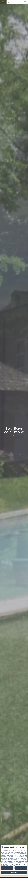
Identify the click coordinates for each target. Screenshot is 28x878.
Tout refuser (7, 868)
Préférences (14, 872)
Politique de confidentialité (10, 865)
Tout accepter (20, 868)
